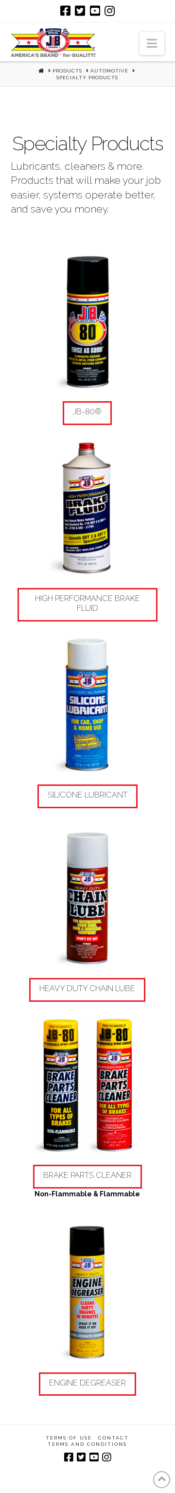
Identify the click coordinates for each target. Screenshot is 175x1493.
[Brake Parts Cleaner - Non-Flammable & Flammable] (88, 1085)
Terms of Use (69, 1437)
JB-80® (87, 411)
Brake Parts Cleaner (87, 1175)
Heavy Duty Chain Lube (87, 988)
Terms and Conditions (87, 1444)
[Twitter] (80, 11)
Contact (113, 1437)
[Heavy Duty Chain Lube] (88, 899)
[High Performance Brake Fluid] (88, 509)
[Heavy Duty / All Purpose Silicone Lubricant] (88, 705)
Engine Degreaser (87, 1382)
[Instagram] (110, 11)
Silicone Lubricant (87, 795)
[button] (152, 43)
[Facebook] (65, 11)
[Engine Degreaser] (88, 1293)
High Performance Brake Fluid (87, 603)
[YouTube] (95, 11)
